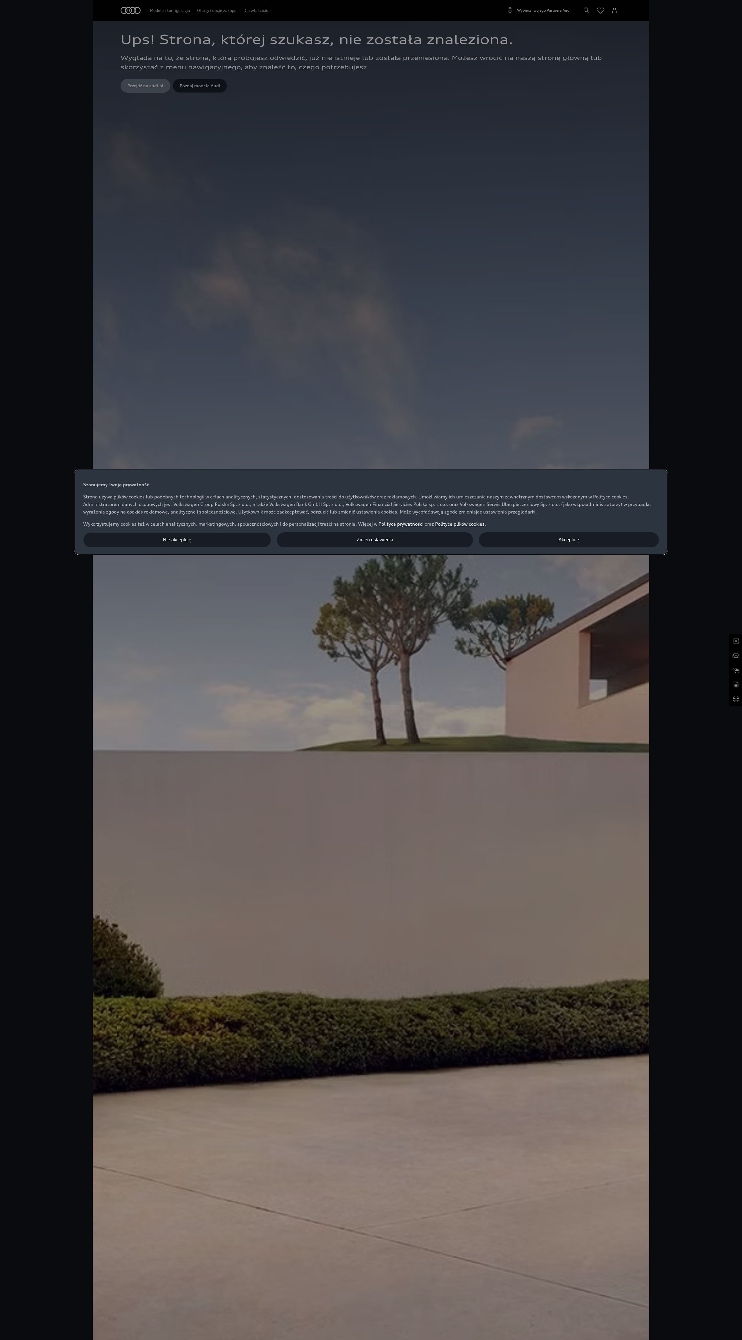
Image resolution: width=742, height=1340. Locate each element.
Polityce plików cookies (460, 524)
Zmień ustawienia (375, 539)
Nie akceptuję (177, 539)
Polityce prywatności (401, 524)
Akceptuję (569, 539)
